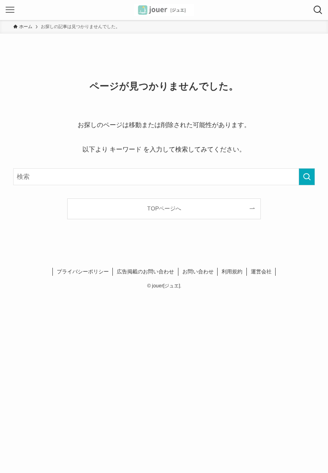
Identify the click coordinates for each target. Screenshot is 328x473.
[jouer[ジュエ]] (164, 10)
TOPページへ (164, 208)
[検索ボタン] (318, 10)
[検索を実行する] (307, 176)
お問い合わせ (198, 272)
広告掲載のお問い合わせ (145, 272)
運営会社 (261, 272)
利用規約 (232, 272)
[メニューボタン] (10, 10)
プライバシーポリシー (83, 272)
